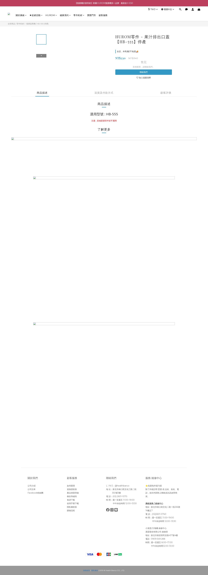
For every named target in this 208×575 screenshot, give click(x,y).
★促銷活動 (35, 15)
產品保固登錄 (73, 493)
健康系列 (64, 15)
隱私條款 (94, 570)
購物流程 (71, 510)
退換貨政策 (72, 489)
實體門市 (91, 15)
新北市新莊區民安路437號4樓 (164, 535)
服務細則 (86, 570)
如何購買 (71, 485)
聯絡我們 (144, 72)
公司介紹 (32, 485)
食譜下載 (71, 500)
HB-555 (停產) (43, 24)
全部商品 (11, 24)
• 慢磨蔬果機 (30, 24)
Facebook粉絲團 (35, 493)
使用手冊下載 (73, 503)
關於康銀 (20, 15)
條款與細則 (72, 496)
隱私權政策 (72, 507)
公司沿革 (32, 489)
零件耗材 (77, 15)
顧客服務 (103, 15)
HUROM (50, 15)
